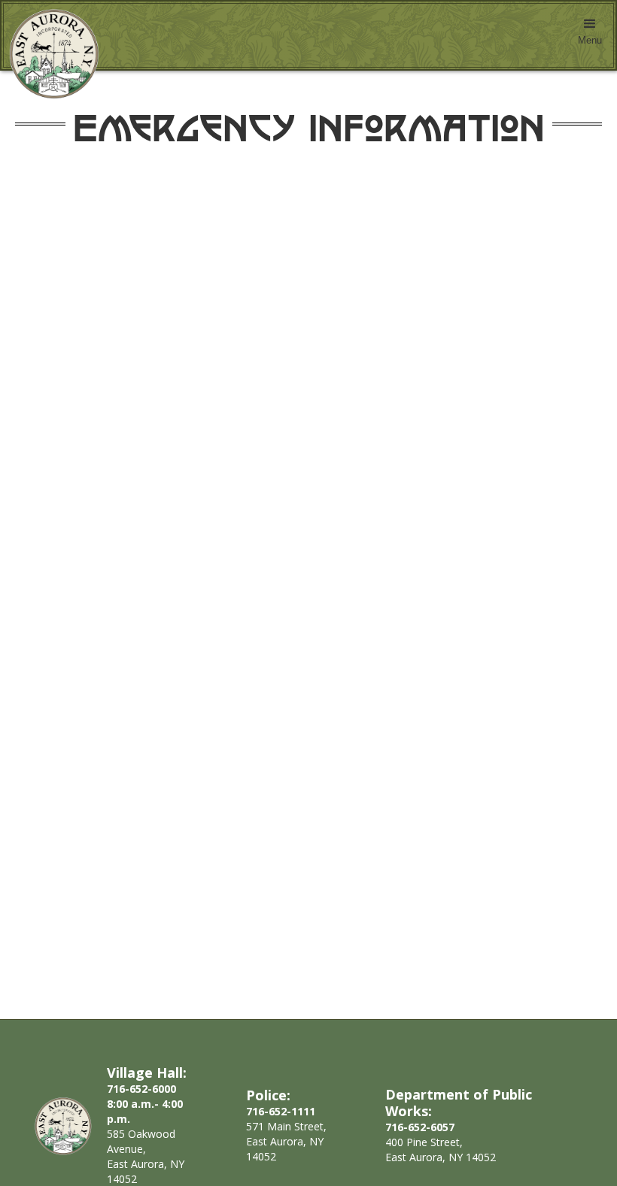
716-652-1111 (280, 1111)
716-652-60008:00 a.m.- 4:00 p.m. (145, 1104)
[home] (50, 54)
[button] (589, 35)
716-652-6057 (419, 1127)
